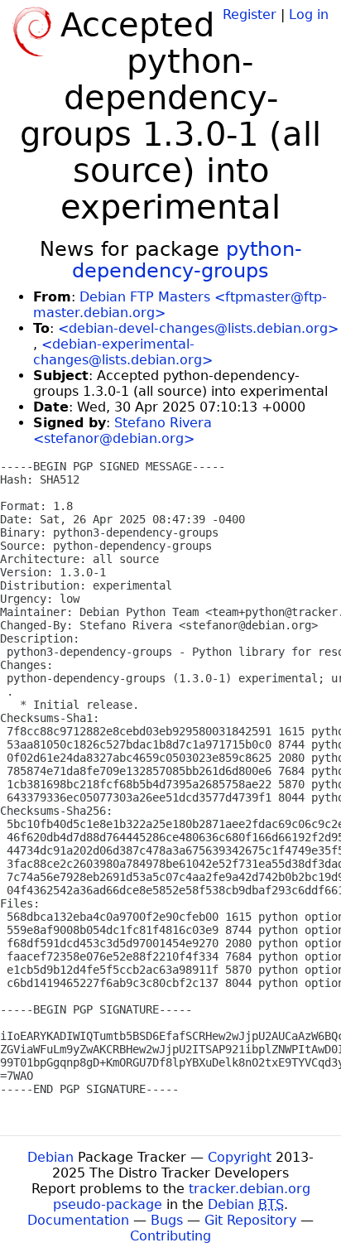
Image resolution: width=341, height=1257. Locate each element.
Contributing (170, 1236)
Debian (50, 1157)
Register (249, 14)
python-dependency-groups (187, 260)
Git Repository (250, 1220)
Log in (309, 14)
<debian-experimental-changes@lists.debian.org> (123, 352)
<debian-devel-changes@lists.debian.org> (198, 328)
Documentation (78, 1220)
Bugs (167, 1220)
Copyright (239, 1157)
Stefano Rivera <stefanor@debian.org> (122, 430)
